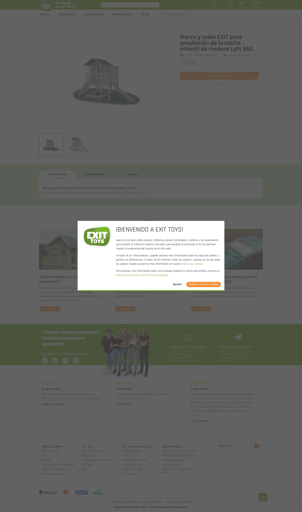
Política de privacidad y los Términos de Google (142, 275)
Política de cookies (192, 264)
